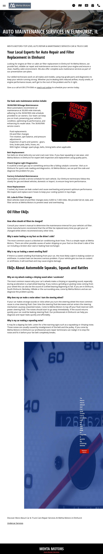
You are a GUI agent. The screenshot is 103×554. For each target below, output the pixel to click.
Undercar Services (15, 523)
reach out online (44, 87)
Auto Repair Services (51, 552)
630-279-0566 (27, 87)
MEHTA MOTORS (14, 46)
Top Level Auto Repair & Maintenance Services (46, 46)
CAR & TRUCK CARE (79, 46)
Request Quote (84, 451)
